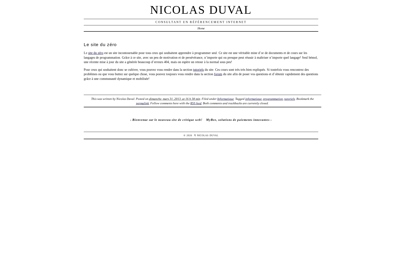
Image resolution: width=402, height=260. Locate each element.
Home (201, 28)
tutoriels (198, 69)
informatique (253, 99)
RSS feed (195, 103)
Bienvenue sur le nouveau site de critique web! (167, 120)
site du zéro (95, 53)
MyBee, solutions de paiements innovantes (238, 120)
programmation (273, 99)
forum (218, 74)
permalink (142, 103)
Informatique (225, 99)
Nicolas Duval (201, 9)
